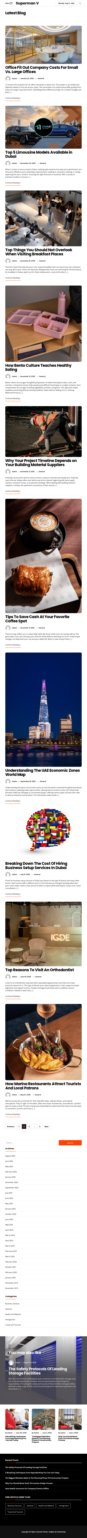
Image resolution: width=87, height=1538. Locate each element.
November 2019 (11, 1288)
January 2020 (10, 1277)
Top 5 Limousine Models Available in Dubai (38, 154)
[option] (28, 1533)
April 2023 (9, 1240)
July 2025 (8, 1193)
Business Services (12, 1304)
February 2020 (11, 1272)
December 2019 (11, 1283)
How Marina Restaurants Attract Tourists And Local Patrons (43, 1086)
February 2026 (11, 1172)
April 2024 (9, 1230)
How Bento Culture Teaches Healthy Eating (38, 367)
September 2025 (11, 1187)
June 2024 (9, 1219)
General (41, 78)
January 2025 (10, 1209)
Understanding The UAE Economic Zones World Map (42, 772)
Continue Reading (12, 98)
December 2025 (11, 1182)
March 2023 (10, 1246)
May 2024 (9, 1225)
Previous (10, 1126)
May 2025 (9, 1203)
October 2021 (10, 1267)
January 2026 (10, 1177)
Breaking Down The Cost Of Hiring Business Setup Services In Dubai (36, 865)
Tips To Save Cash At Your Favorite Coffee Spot (37, 619)
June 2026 (9, 1161)
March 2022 (10, 1256)
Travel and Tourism (13, 1325)
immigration (10, 1319)
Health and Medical (13, 1314)
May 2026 (9, 1166)
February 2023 (11, 1251)
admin (14, 78)
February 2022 (11, 1262)
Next (46, 1126)
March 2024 (10, 1235)
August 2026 (10, 1156)
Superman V (27, 3)
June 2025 (9, 1198)
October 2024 (10, 1214)
